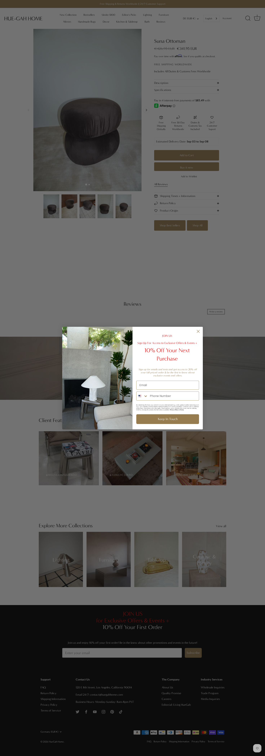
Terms (182, 410)
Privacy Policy (174, 410)
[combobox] (142, 396)
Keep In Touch (168, 419)
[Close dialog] (198, 331)
